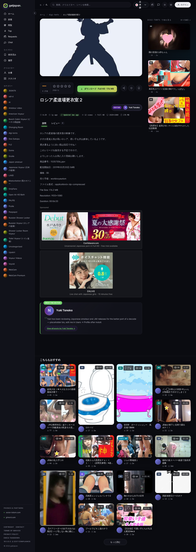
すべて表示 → (186, 20)
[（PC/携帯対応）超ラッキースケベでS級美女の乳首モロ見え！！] (58, 416)
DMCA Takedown (12, 538)
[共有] (124, 88)
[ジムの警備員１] (134, 450)
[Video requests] (152, 5)
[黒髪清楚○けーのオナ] (173, 485)
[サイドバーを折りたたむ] (35, 13)
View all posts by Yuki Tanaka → (61, 328)
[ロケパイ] (96, 398)
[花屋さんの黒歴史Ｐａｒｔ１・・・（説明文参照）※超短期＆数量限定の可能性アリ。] (96, 451)
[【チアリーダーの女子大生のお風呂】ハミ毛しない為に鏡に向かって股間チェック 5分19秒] (58, 503)
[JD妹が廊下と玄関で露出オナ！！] (173, 416)
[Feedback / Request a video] (158, 5)
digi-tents (54, 15)
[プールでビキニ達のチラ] (96, 518)
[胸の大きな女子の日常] (134, 485)
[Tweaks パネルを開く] (171, 5)
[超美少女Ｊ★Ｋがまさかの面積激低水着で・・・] (58, 380)
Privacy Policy (11, 534)
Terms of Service (12, 531)
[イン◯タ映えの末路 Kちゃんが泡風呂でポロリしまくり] (173, 380)
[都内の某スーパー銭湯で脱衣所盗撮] (173, 451)
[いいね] (131, 88)
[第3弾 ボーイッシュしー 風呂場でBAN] (134, 398)
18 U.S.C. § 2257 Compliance (17, 541)
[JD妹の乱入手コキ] (58, 450)
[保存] (139, 88)
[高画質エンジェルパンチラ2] (96, 485)
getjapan (41, 5)
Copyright (9, 527)
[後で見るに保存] (72, 367)
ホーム (42, 15)
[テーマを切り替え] (164, 5)
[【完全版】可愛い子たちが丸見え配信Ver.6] (134, 519)
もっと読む (115, 542)
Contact (20, 527)
